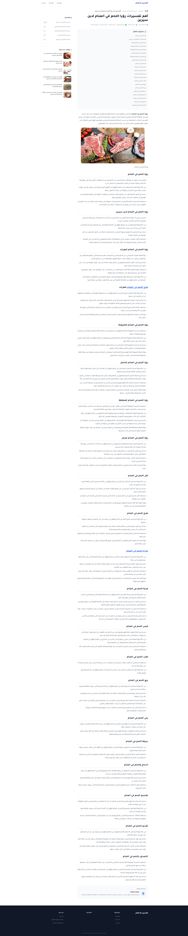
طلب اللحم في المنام (140, 81)
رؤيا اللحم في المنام (140, 36)
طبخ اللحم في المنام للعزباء (138, 46)
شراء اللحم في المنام (140, 70)
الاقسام (51, 3)
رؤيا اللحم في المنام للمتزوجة (138, 49)
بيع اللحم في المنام (141, 84)
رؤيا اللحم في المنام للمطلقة (138, 56)
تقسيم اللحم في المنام (139, 98)
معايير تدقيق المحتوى (57, 919)
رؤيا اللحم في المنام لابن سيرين (137, 39)
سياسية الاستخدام (58, 923)
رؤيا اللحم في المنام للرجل (139, 60)
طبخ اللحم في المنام (140, 67)
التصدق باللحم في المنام (139, 105)
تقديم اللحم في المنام (140, 102)
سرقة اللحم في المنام (140, 91)
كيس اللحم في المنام (140, 77)
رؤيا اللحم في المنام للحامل (138, 53)
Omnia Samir (142, 25)
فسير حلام (142, 3)
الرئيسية (59, 3)
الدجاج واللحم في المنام (139, 95)
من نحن (43, 3)
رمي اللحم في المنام (140, 88)
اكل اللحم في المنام (140, 63)
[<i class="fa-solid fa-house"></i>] (146, 11)
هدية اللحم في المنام (140, 74)
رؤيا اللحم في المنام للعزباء (138, 42)
